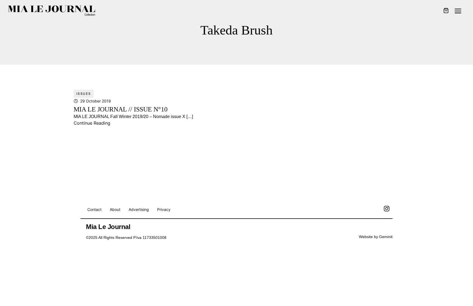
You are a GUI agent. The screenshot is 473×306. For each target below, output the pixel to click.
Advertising (139, 209)
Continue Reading (92, 123)
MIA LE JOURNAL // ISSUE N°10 (121, 109)
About (115, 209)
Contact (94, 209)
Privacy (164, 209)
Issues (83, 93)
